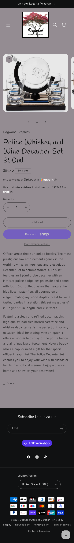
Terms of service (62, 525)
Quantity (8, 199)
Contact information (39, 531)
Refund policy (22, 525)
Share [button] (11, 383)
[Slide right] (46, 122)
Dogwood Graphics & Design (35, 520)
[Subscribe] (61, 429)
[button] (8, 24)
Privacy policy (41, 525)
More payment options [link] (37, 244)
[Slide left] (28, 122)
